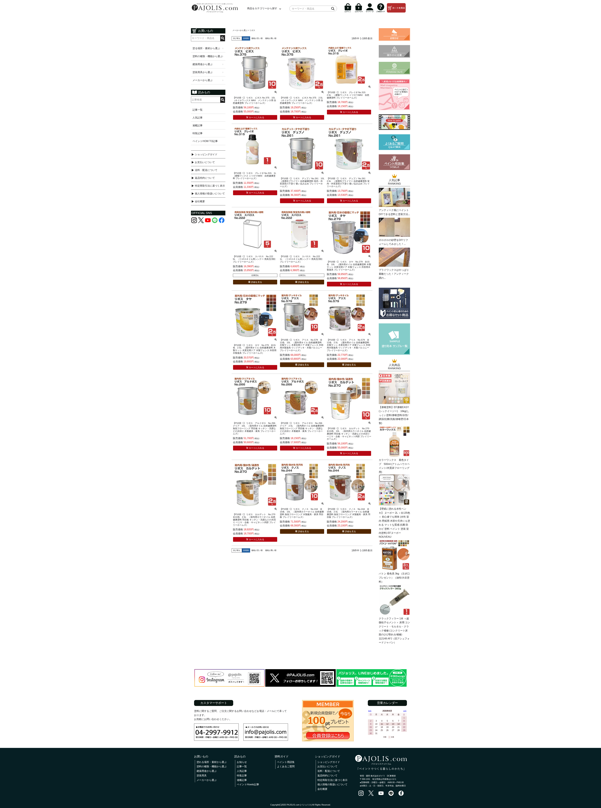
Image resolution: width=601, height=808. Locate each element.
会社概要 (200, 201)
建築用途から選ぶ (207, 771)
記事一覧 (198, 109)
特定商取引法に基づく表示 (210, 185)
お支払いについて (205, 162)
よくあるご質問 (286, 766)
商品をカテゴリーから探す (262, 8)
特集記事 (198, 133)
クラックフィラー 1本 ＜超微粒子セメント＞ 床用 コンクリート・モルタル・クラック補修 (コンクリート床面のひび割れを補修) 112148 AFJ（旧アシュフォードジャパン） (394, 630)
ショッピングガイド (206, 154)
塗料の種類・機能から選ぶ (212, 766)
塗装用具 (202, 775)
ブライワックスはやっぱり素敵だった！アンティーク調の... (394, 274)
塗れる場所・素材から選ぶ (212, 762)
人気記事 (198, 117)
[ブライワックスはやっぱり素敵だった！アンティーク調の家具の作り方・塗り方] (394, 266)
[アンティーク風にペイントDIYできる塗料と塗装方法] (394, 206)
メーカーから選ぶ (239, 30)
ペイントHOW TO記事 (205, 141)
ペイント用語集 (286, 762)
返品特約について (205, 178)
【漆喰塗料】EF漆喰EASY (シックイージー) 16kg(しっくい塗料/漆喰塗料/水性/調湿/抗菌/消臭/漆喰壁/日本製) (394, 415)
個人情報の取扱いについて (210, 193)
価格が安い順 (257, 38)
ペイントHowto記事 (248, 784)
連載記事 (198, 125)
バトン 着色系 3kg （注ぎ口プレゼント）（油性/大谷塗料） (394, 577)
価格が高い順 (270, 38)
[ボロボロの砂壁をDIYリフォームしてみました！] (394, 236)
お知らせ (242, 762)
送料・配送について (206, 170)
